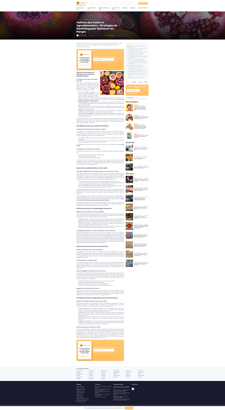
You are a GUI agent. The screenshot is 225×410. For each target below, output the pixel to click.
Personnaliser (138, 408)
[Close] (133, 196)
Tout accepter (129, 408)
